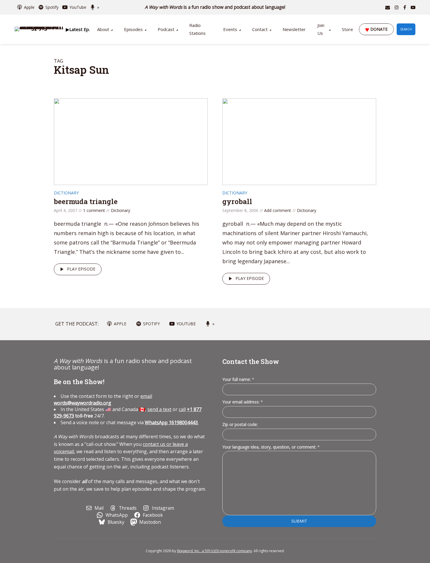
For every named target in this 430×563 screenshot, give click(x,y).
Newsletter (294, 29)
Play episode (81, 269)
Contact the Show (250, 361)
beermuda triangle (86, 201)
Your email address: (242, 402)
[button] (77, 29)
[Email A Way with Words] (387, 7)
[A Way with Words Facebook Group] (404, 7)
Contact (260, 29)
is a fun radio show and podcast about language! (215, 7)
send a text (159, 409)
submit (299, 521)
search (406, 29)
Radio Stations (197, 29)
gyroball (237, 201)
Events (230, 29)
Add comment (277, 210)
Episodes (133, 29)
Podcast (166, 29)
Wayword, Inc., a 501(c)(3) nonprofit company (214, 550)
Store (347, 29)
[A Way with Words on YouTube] (413, 7)
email (103, 399)
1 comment (94, 210)
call (182, 409)
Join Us (320, 29)
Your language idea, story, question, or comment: (271, 447)
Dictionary (66, 193)
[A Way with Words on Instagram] (397, 7)
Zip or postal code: (240, 424)
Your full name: (238, 379)
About (103, 29)
